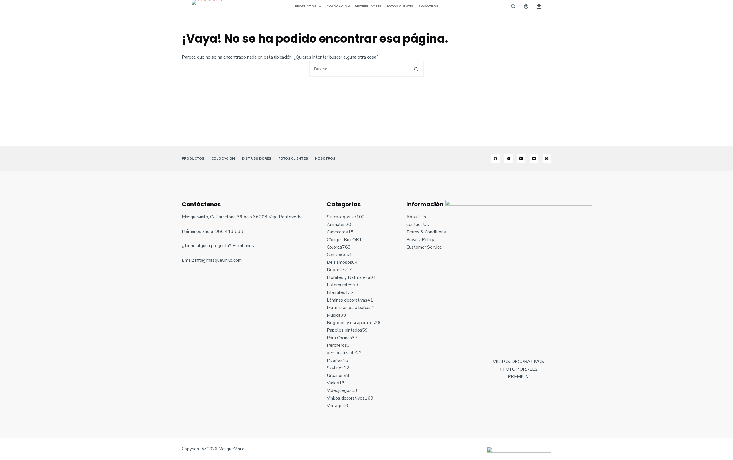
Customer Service (424, 247)
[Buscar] (513, 6)
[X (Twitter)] (508, 158)
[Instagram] (521, 158)
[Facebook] (495, 158)
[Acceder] (526, 6)
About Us (416, 217)
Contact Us (417, 224)
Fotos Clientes (400, 6)
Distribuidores (368, 6)
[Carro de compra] (539, 6)
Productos (305, 6)
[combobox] (359, 69)
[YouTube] (534, 158)
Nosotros (428, 6)
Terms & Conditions (426, 232)
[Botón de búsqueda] (415, 68)
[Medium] (547, 158)
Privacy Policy (420, 240)
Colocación (338, 6)
